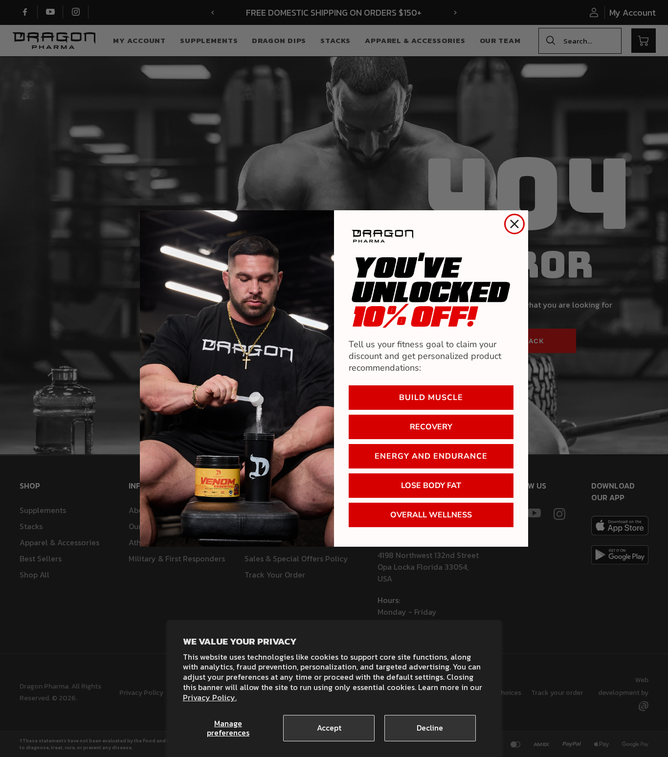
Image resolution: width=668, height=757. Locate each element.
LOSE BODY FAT (431, 485)
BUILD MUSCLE (431, 397)
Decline (430, 728)
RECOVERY (431, 427)
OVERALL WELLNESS (431, 515)
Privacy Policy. (210, 697)
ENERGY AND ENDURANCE (431, 456)
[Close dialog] (514, 224)
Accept (329, 728)
